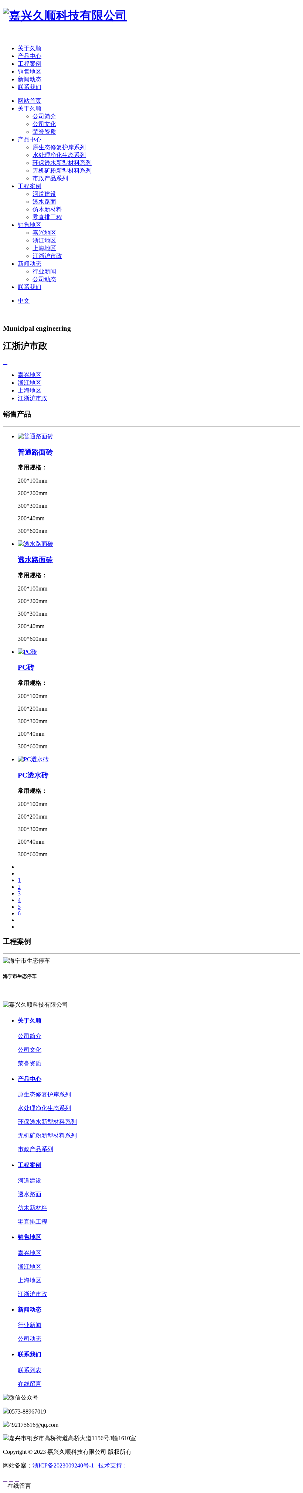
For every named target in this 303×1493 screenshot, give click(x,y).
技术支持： (115, 1465)
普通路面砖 (35, 452)
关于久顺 (29, 48)
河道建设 (44, 194)
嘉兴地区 (44, 232)
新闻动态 (29, 79)
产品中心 (29, 56)
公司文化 (44, 124)
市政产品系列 (50, 178)
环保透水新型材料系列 (62, 163)
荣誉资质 (44, 132)
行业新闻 (44, 271)
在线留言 (29, 1384)
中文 (24, 300)
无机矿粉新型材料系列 (62, 170)
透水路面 (44, 201)
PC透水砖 (33, 775)
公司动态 (44, 279)
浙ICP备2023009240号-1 (63, 1465)
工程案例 (29, 64)
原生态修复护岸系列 (59, 147)
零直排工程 (47, 217)
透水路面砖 (35, 560)
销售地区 (29, 71)
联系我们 (29, 87)
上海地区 (44, 248)
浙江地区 (44, 240)
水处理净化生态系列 (59, 155)
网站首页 (29, 101)
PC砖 (26, 667)
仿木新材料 (47, 209)
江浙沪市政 (47, 256)
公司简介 (44, 116)
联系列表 (29, 1370)
